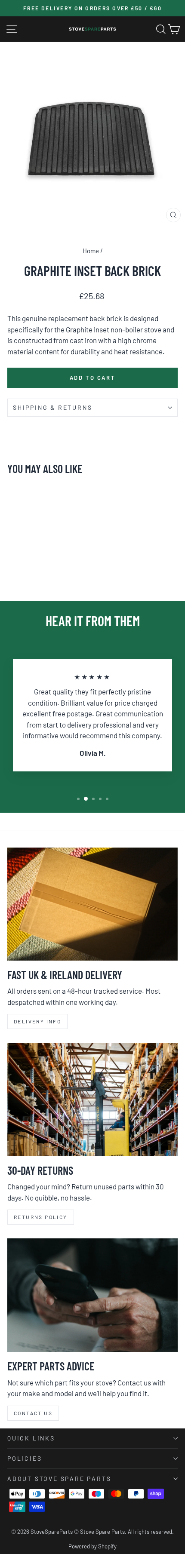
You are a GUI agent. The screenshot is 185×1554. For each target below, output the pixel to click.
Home (91, 251)
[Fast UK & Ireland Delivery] (92, 904)
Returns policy (41, 1217)
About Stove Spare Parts (59, 1478)
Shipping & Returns (52, 407)
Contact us (33, 1413)
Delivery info (37, 1021)
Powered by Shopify (92, 1546)
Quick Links (31, 1438)
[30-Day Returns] (92, 1099)
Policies (24, 1458)
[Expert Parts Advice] (92, 1295)
